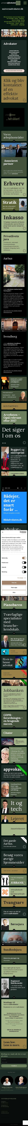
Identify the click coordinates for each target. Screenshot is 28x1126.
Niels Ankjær (14, 60)
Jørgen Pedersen (14, 50)
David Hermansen (14, 55)
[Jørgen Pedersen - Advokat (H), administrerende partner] (7, 1080)
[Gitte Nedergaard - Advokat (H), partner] (21, 1080)
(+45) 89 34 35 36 (4, 1111)
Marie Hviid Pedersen (14, 58)
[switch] (24, 562)
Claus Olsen (14, 53)
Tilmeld (14, 1065)
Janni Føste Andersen (14, 63)
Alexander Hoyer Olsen (14, 57)
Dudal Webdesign (14, 1124)
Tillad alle (14, 582)
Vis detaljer (20, 578)
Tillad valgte (14, 587)
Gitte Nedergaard (14, 52)
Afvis (14, 592)
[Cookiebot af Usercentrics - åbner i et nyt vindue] (20, 532)
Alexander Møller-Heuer (14, 61)
